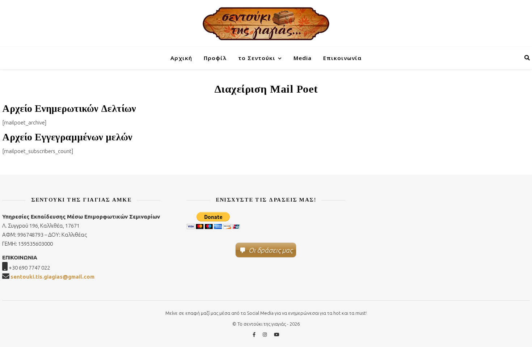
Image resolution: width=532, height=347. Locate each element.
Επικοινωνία (342, 58)
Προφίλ (215, 58)
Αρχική (181, 58)
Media (303, 58)
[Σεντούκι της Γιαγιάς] (266, 23)
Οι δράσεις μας (270, 250)
